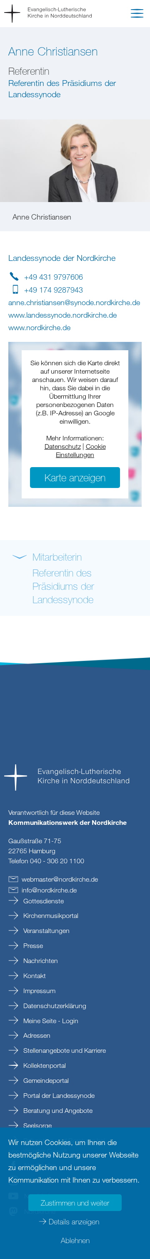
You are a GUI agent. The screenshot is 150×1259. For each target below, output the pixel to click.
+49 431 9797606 (53, 276)
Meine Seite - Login (50, 1020)
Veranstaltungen (46, 930)
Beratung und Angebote (57, 1110)
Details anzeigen (74, 1221)
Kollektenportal (44, 1065)
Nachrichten (40, 960)
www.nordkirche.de (39, 327)
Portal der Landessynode (58, 1095)
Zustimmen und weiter (75, 1202)
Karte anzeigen (75, 477)
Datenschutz (63, 446)
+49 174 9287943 (53, 289)
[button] (137, 15)
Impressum (38, 990)
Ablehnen (75, 1240)
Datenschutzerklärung (54, 1005)
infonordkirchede (49, 890)
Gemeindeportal (45, 1080)
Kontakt (34, 975)
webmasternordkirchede (60, 879)
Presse (32, 945)
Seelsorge (37, 1125)
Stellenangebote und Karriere (64, 1050)
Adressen (36, 1035)
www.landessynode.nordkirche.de (62, 314)
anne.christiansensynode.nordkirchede (74, 302)
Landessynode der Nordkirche (61, 258)
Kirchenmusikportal (50, 915)
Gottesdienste (43, 901)
